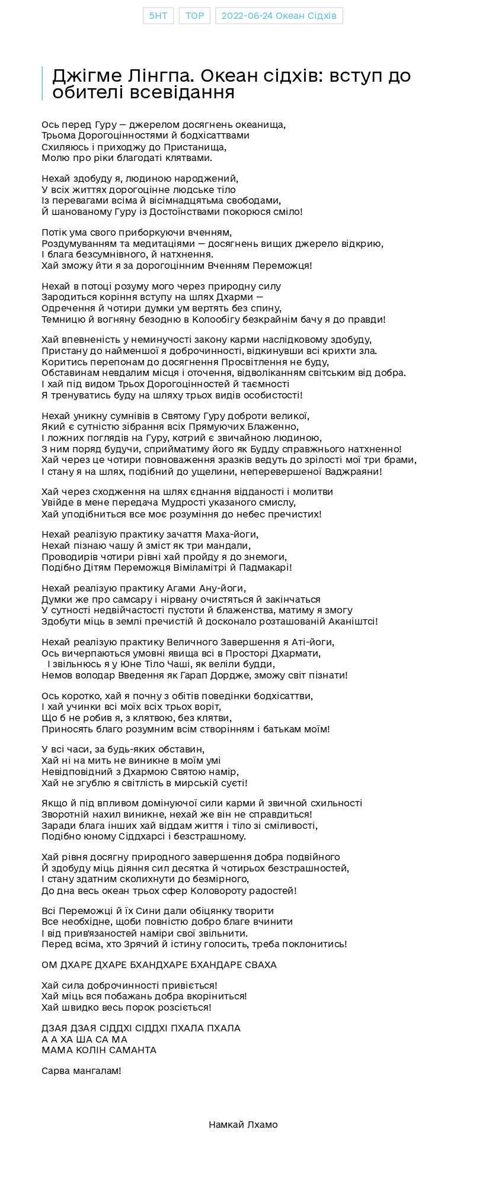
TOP (195, 16)
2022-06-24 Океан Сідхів (279, 16)
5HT (158, 16)
